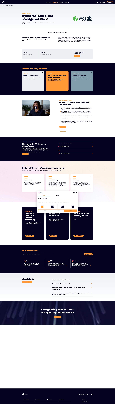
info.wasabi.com (63, 131)
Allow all (70, 210)
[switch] (52, 207)
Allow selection (57, 210)
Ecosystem (8, 5)
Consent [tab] (44, 195)
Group (83, 399)
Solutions (24, 402)
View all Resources (88, 254)
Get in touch (63, 126)
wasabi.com (62, 129)
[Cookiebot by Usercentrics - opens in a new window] (73, 192)
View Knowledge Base (27, 281)
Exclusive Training (84, 401)
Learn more (25, 154)
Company (61, 399)
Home (3, 5)
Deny (44, 210)
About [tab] (71, 195)
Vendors (11, 5)
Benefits (54, 32)
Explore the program (78, 235)
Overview (50, 32)
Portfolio (58, 32)
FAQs (66, 32)
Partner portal (53, 235)
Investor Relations (84, 402)
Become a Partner (29, 235)
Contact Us (110, 2)
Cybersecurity (26, 399)
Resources (62, 32)
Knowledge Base (49, 402)
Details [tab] (57, 195)
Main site (77, 55)
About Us (60, 402)
